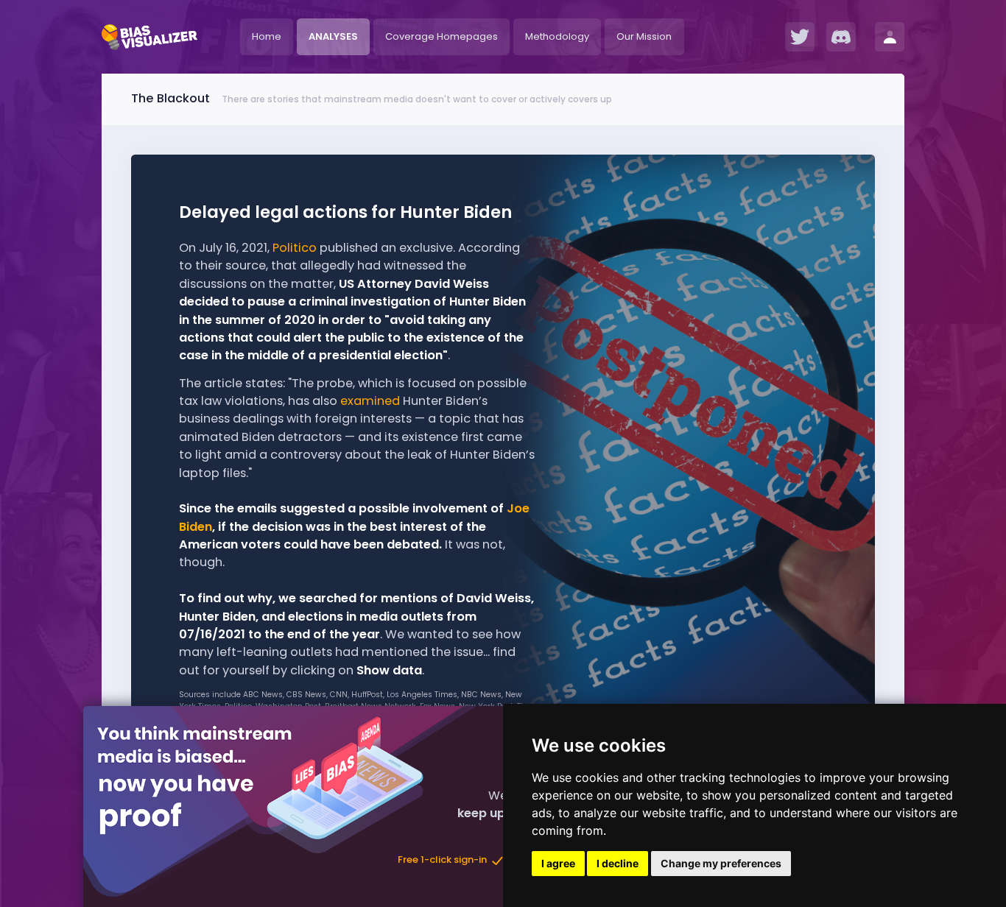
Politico (294, 247)
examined (370, 400)
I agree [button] (558, 863)
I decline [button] (618, 863)
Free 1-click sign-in (443, 860)
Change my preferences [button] (721, 863)
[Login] (889, 37)
